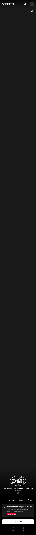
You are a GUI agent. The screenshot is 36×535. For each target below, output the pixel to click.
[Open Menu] (32, 4)
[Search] (25, 4)
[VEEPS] (8, 4)
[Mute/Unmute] (32, 11)
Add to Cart (18, 522)
